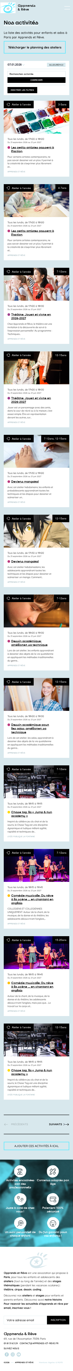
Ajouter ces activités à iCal (36, 1146)
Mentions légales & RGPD (51, 1362)
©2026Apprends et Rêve (19, 1362)
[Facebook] (7, 1354)
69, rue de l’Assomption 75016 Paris (25, 1338)
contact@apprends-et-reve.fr (39, 1343)
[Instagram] (13, 1354)
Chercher (36, 80)
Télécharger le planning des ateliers (34, 47)
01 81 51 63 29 (11, 1343)
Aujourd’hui (56, 65)
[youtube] (19, 1354)
